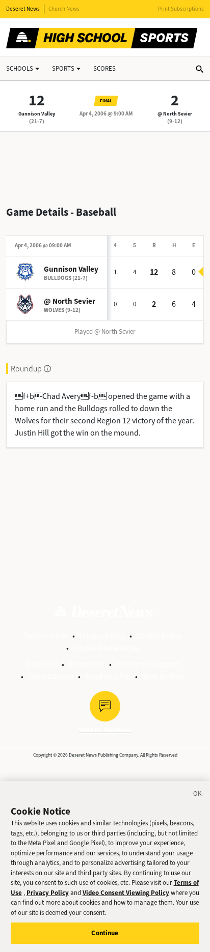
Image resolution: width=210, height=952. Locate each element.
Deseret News (23, 9)
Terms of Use (46, 635)
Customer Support (147, 664)
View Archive (163, 676)
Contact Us (86, 664)
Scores (104, 68)
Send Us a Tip (108, 676)
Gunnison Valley (36, 113)
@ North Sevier (175, 113)
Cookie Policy (159, 635)
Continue (104, 933)
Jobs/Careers (51, 676)
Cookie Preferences (106, 648)
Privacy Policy (102, 635)
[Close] (198, 795)
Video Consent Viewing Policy (126, 892)
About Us (42, 664)
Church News (64, 9)
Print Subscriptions (181, 9)
